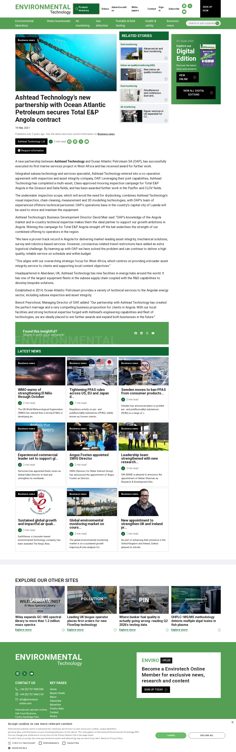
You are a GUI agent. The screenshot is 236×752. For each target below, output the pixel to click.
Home (53, 689)
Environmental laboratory (24, 23)
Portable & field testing (125, 23)
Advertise (55, 704)
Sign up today (153, 689)
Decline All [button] (206, 735)
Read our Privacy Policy (112, 738)
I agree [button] (171, 735)
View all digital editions (193, 92)
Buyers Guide (57, 693)
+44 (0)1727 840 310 (32, 694)
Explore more (23, 629)
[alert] (118, 735)
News (53, 696)
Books (53, 716)
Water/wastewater (59, 21)
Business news (173, 23)
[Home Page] (43, 8)
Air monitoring (83, 23)
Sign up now (207, 8)
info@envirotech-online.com (29, 701)
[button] (9, 743)
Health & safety (150, 23)
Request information (32, 150)
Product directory (84, 9)
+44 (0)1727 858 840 (32, 689)
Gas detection (102, 23)
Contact (152, 9)
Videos (105, 9)
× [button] (232, 722)
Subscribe (174, 9)
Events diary (57, 708)
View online (183, 77)
